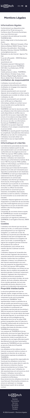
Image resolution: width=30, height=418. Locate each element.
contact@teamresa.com (8, 52)
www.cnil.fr (5, 250)
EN (19, 6)
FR (22, 6)
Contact (15, 409)
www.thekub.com (6, 62)
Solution (15, 399)
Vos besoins (15, 401)
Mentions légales (21, 412)
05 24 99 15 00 (5, 60)
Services (15, 403)
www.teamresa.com (10, 371)
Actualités (15, 405)
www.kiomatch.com (12, 91)
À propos (15, 407)
